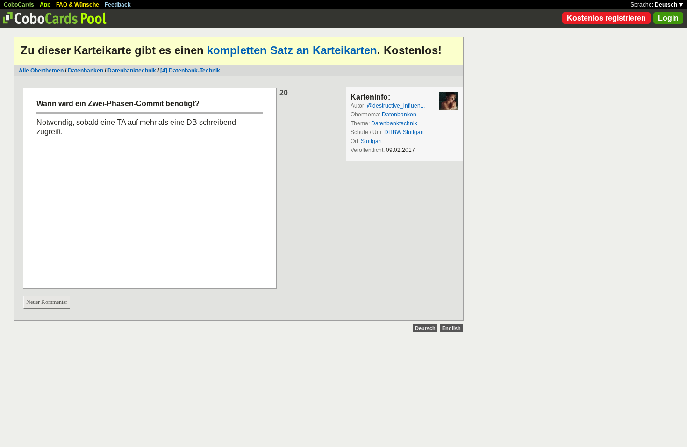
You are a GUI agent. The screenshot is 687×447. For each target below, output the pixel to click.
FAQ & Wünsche (77, 4)
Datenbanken (85, 70)
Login (668, 18)
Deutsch (667, 4)
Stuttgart (371, 141)
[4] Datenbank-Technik (190, 70)
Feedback (118, 4)
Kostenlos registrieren (606, 18)
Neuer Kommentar (46, 302)
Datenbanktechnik (131, 70)
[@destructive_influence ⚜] (448, 101)
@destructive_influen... (396, 105)
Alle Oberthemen (41, 70)
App (45, 4)
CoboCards (19, 4)
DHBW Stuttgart (404, 132)
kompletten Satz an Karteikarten (292, 50)
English (451, 328)
